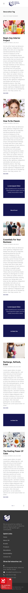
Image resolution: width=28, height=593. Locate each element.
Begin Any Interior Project (11, 39)
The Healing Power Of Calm (13, 452)
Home (4, 16)
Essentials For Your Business (12, 240)
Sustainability (7, 553)
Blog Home (18, 366)
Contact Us (6, 557)
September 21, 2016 (11, 42)
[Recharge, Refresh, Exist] (14, 350)
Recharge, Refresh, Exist (12, 363)
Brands (5, 543)
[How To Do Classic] (14, 108)
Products (6, 547)
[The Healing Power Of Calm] (14, 439)
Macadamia (7, 550)
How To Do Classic (11, 121)
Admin (5, 42)
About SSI (6, 540)
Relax (17, 42)
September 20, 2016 (11, 366)
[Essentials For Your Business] (14, 229)
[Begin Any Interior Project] (14, 27)
